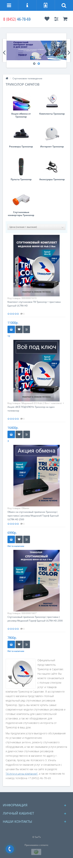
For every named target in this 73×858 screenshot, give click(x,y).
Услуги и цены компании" (22, 773)
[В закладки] (19, 329)
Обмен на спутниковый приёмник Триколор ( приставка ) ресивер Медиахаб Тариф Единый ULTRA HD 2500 (33, 515)
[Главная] (7, 78)
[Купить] (11, 329)
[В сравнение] (26, 329)
